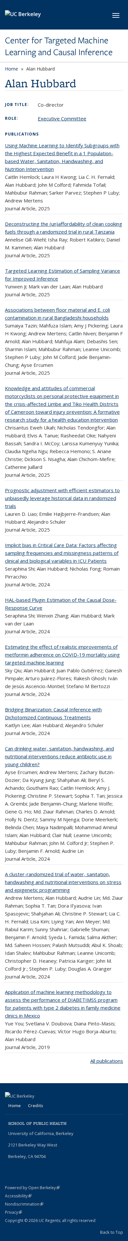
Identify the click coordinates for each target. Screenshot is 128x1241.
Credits (35, 1105)
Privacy (13, 1212)
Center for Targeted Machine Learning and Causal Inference (59, 46)
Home (11, 69)
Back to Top (111, 1232)
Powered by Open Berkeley (32, 1187)
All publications (106, 1061)
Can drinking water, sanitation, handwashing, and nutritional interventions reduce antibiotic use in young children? (59, 756)
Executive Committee (62, 118)
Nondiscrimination (24, 1204)
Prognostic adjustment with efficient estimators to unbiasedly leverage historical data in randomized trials (62, 498)
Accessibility (18, 1196)
